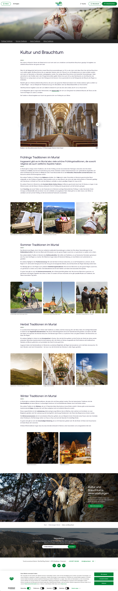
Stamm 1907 (55, 90)
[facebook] (54, 565)
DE (93, 561)
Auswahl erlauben (104, 578)
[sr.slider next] (97, 124)
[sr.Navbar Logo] (59, 3)
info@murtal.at (86, 561)
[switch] (42, 588)
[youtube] (59, 565)
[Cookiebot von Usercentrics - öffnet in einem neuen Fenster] (12, 588)
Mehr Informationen (95, 506)
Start (45, 525)
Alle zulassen (104, 574)
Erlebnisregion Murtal (54, 525)
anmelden (72, 546)
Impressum (64, 583)
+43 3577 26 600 (74, 561)
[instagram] (63, 565)
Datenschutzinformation (31, 583)
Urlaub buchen (110, 3)
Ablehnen (104, 583)
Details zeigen (75, 588)
